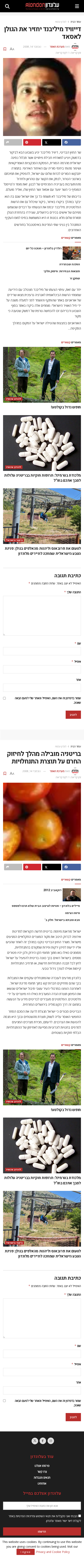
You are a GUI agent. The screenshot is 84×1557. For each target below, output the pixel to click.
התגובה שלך (72, 592)
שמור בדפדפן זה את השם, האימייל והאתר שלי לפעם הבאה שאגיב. (48, 700)
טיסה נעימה (72, 913)
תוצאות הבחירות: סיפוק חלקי (62, 271)
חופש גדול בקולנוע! (66, 407)
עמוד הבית (76, 21)
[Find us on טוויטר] (35, 1441)
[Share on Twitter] (51, 142)
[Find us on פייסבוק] (43, 1441)
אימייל (76, 661)
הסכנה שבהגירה (69, 264)
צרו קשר (42, 1471)
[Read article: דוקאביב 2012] (72, 894)
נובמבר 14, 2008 (32, 46)
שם (77, 643)
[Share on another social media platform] (13, 142)
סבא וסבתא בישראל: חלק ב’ (62, 920)
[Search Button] (7, 6)
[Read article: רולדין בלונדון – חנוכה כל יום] (72, 253)
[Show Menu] (77, 6)
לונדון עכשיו (60, 21)
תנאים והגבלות (42, 1477)
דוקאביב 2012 (52, 890)
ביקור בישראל (14, 540)
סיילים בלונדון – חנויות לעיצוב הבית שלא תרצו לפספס (46, 906)
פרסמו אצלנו (42, 1466)
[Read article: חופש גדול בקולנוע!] (42, 375)
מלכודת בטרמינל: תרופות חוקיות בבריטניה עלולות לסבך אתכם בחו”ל (42, 478)
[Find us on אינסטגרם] (51, 1441)
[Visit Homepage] (42, 6)
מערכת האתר (57, 46)
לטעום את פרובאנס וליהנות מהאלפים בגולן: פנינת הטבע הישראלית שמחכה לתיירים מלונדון (43, 551)
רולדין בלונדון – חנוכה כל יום (44, 248)
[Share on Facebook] (71, 142)
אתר (78, 680)
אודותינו (42, 1483)
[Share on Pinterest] (32, 142)
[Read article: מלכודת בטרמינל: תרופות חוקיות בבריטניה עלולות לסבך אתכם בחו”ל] (42, 443)
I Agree (26, 1552)
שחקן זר (75, 278)
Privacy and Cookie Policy (53, 1552)
